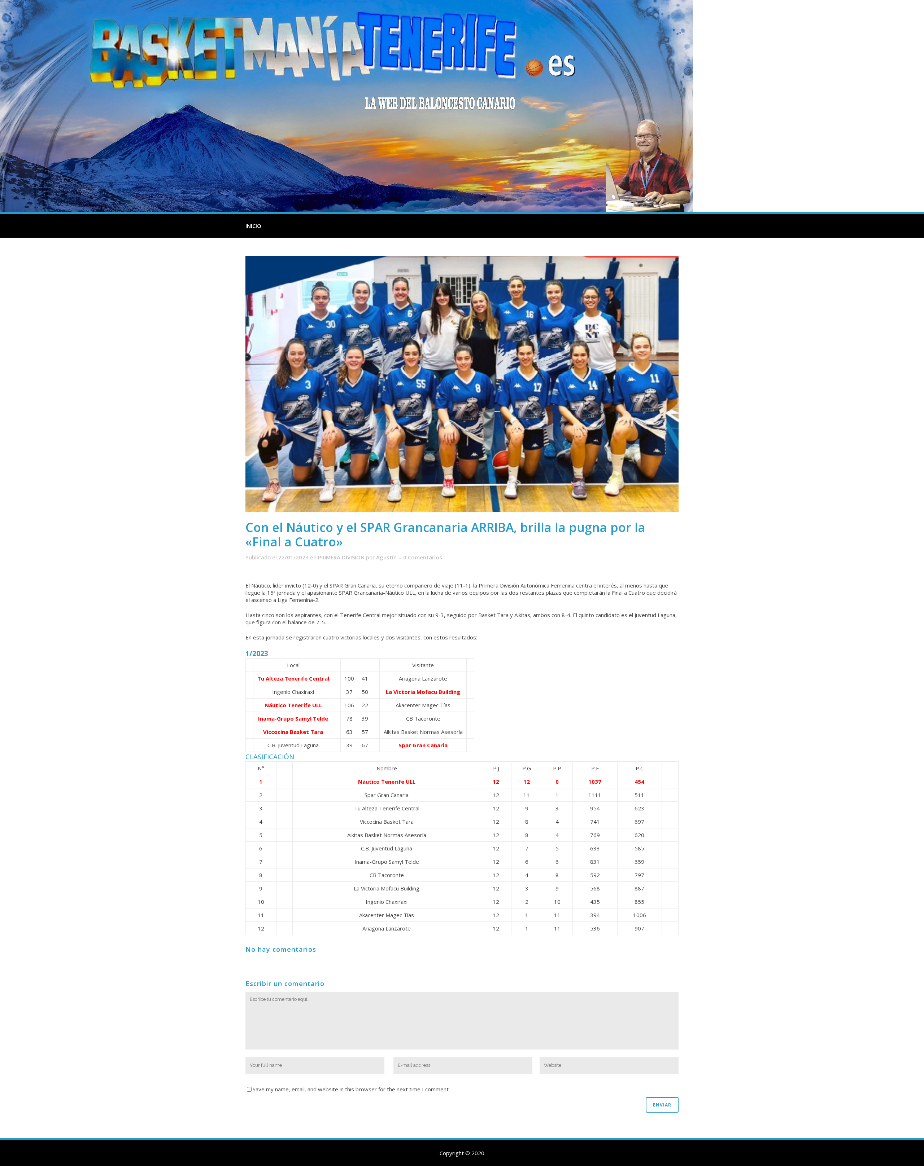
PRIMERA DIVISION (341, 557)
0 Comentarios (422, 557)
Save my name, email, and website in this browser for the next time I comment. (351, 1089)
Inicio (253, 225)
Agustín (386, 557)
